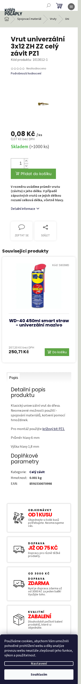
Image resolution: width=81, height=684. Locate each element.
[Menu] (71, 6)
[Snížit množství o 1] (26, 165)
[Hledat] (48, 5)
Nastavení (39, 663)
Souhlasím (39, 674)
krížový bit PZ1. (53, 429)
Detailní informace (23, 209)
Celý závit (37, 472)
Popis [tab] (13, 377)
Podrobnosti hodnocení (26, 74)
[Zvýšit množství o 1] (26, 160)
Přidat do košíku (36, 173)
